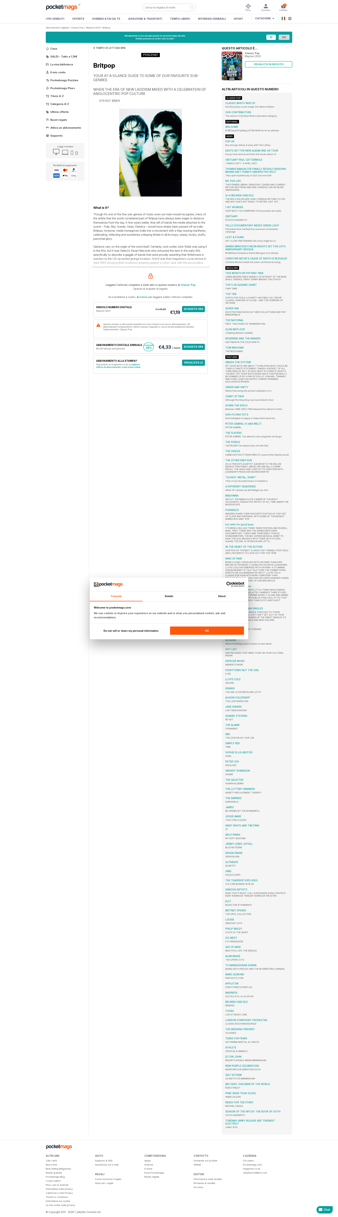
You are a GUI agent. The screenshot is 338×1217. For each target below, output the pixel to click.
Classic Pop (77, 27)
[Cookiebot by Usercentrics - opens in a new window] (229, 584)
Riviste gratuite (54, 1172)
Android (148, 1164)
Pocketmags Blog (55, 1176)
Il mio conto (58, 72)
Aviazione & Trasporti (145, 18)
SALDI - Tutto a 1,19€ (63, 56)
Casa (53, 48)
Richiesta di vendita (204, 1183)
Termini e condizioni (57, 1197)
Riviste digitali (151, 1176)
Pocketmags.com (252, 1164)
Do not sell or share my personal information (131, 630)
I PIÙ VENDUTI (55, 18)
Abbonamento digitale (57, 27)
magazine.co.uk (251, 1168)
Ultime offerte (59, 112)
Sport (238, 18)
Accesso (142, 296)
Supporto (56, 135)
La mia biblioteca (61, 64)
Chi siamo (248, 1160)
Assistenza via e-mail (106, 1164)
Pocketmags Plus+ (62, 88)
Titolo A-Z (57, 96)
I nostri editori (53, 1180)
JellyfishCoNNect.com (255, 1172)
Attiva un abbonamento (65, 127)
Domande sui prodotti (205, 1160)
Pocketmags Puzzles (64, 80)
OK (207, 630)
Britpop (106, 27)
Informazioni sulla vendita (208, 1179)
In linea (148, 1168)
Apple (147, 1160)
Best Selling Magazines (58, 1168)
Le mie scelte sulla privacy (60, 1205)
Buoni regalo (58, 119)
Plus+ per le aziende (57, 1184)
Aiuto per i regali (104, 1183)
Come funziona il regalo (108, 1179)
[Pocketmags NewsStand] (63, 7)
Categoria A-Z (59, 104)
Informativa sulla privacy (59, 1188)
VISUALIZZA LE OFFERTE (193, 363)
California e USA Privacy (59, 1193)
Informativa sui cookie (58, 1201)
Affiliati (197, 1164)
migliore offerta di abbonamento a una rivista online (118, 365)
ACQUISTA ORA (193, 308)
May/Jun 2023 (93, 27)
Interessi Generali (212, 18)
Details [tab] (169, 595)
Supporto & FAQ (103, 1160)
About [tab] (222, 595)
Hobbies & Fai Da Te (106, 18)
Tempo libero (180, 18)
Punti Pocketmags (154, 1172)
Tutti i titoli (51, 1160)
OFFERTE (78, 18)
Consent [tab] (116, 595)
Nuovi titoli (51, 1164)
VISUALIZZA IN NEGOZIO (269, 64)
